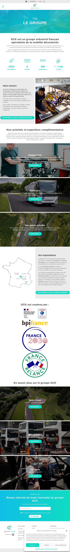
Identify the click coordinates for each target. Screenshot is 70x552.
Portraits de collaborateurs (22, 532)
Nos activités (21, 535)
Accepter (32, 545)
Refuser (46, 545)
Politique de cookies (39, 549)
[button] (66, 531)
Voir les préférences (60, 545)
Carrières (33, 1)
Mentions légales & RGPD (51, 549)
